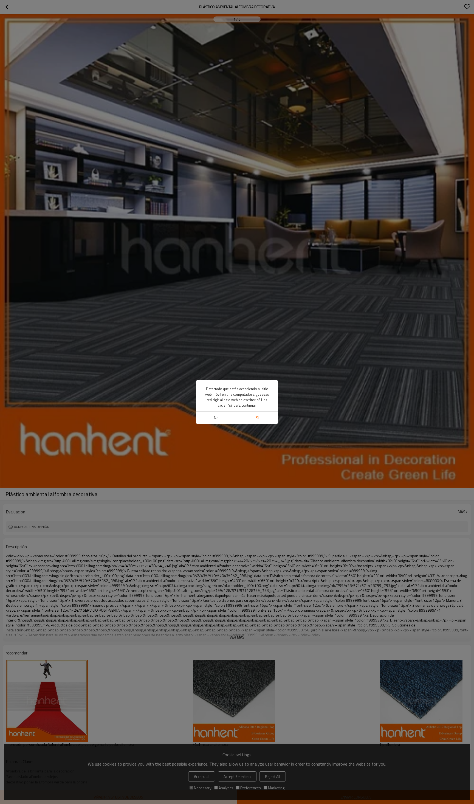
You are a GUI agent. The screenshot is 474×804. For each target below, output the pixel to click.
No (216, 418)
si (257, 418)
